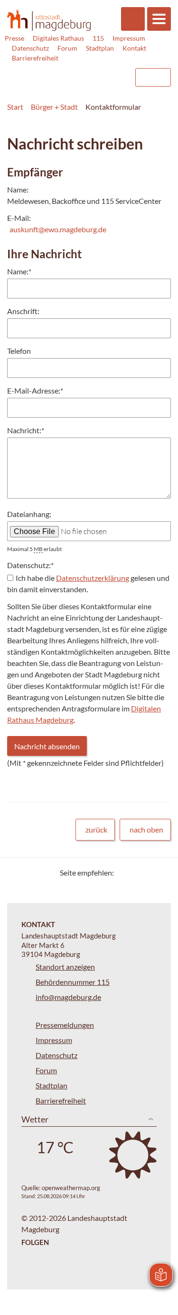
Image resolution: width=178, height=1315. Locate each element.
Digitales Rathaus (58, 38)
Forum (67, 48)
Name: (19, 271)
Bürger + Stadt (54, 106)
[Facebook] (136, 872)
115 (98, 38)
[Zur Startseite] (49, 19)
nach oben (146, 829)
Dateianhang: (29, 513)
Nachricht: (25, 430)
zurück (96, 829)
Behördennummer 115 (73, 981)
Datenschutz (30, 48)
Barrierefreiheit (35, 58)
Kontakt (134, 48)
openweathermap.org (71, 1188)
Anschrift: (23, 311)
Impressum (128, 38)
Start (15, 106)
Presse (14, 38)
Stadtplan (100, 48)
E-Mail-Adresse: (35, 390)
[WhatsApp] (160, 872)
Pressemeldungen (65, 1024)
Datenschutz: (30, 565)
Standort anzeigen (65, 966)
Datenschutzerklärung (92, 577)
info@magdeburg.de (68, 996)
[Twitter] (124, 872)
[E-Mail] (148, 872)
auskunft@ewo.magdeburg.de (57, 229)
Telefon (19, 350)
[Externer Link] (50, 73)
